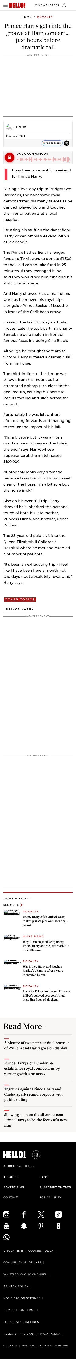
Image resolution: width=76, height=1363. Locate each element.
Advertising (13, 1187)
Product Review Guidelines (45, 1345)
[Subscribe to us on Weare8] (64, 1226)
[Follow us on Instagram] (12, 1214)
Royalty (45, 16)
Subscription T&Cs (55, 1187)
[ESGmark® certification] (34, 1154)
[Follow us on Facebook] (29, 1214)
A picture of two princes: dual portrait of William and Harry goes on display (36, 1045)
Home (26, 16)
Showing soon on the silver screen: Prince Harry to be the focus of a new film (35, 1120)
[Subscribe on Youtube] (12, 1226)
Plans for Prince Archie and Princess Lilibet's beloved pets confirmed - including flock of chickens (46, 995)
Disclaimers (13, 1250)
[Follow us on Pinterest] (46, 1226)
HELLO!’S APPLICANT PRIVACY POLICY (32, 1333)
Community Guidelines (22, 1262)
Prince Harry (20, 609)
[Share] (66, 143)
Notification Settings (21, 1298)
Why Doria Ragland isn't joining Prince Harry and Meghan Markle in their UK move (46, 946)
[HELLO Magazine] (17, 5)
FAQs (44, 1177)
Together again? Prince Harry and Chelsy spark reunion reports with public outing (33, 1094)
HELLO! (21, 127)
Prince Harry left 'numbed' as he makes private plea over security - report (45, 921)
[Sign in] (64, 5)
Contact (10, 1197)
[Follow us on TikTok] (64, 1214)
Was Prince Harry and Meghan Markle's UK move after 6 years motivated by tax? (43, 970)
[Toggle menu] (5, 5)
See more (11, 904)
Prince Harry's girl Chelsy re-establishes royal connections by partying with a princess (32, 1068)
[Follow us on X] (46, 1214)
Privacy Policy (16, 1286)
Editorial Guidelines (21, 1321)
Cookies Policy (41, 1250)
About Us (11, 1177)
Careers (10, 1345)
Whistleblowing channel (25, 1274)
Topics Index (50, 1197)
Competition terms (19, 1309)
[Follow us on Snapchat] (29, 1226)
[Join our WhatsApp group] (12, 1237)
